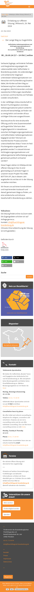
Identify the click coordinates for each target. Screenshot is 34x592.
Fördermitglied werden (11, 509)
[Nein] (32, 587)
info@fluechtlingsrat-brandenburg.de (15, 406)
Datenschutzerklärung (21, 589)
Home (3, 14)
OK (7, 589)
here (23, 427)
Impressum (7, 559)
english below (4, 36)
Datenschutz (7, 562)
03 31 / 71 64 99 (14, 398)
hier (4, 388)
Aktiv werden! (8, 503)
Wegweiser (8, 577)
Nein (11, 589)
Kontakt (6, 552)
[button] (6, 257)
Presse (5, 555)
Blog (7, 14)
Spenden (7, 514)
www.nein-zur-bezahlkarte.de (17, 313)
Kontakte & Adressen (11, 345)
